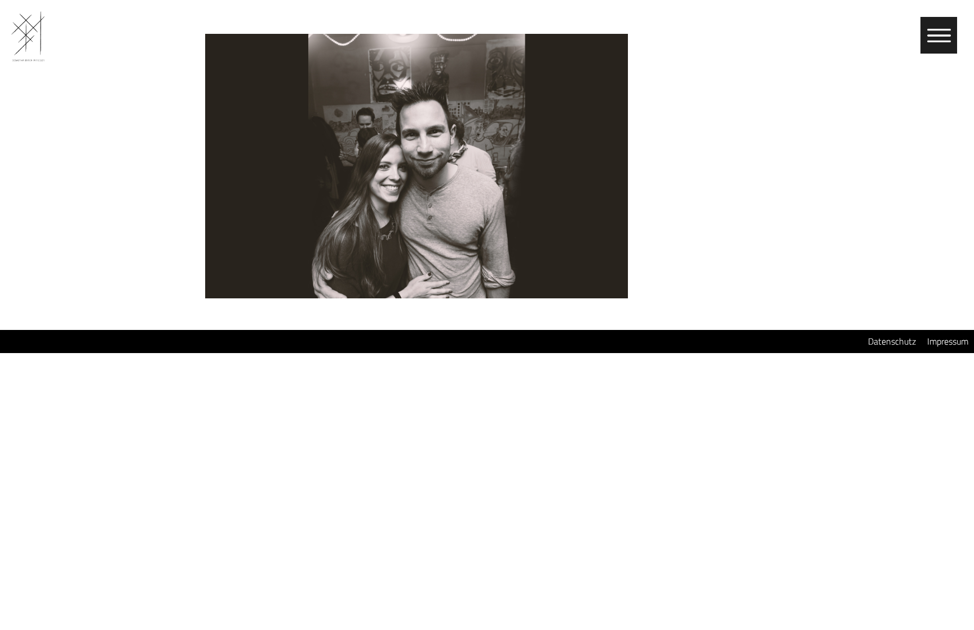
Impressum (947, 341)
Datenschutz (892, 341)
